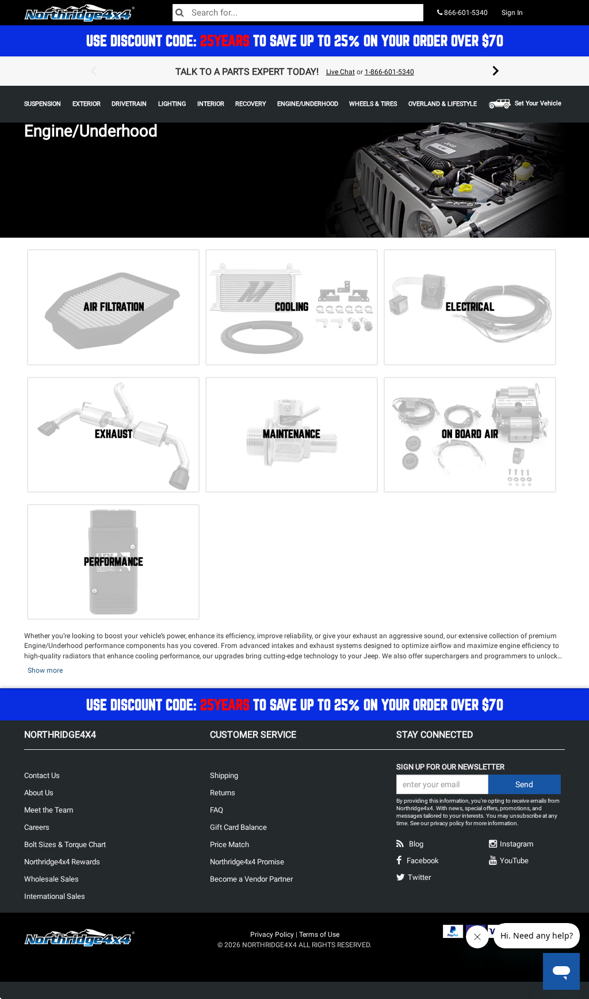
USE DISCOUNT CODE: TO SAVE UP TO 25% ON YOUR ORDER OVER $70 (294, 40)
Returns (222, 792)
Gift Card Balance (238, 827)
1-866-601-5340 (389, 72)
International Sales (54, 896)
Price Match (229, 844)
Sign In (512, 13)
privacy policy (447, 823)
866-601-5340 (465, 13)
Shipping (224, 775)
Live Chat (340, 72)
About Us (38, 792)
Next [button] (495, 71)
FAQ (216, 810)
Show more (45, 670)
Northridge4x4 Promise (247, 861)
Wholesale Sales (51, 879)
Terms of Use (319, 935)
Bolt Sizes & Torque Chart (65, 844)
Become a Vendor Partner (251, 879)
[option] (294, 71)
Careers (36, 827)
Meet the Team (48, 810)
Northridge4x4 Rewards (62, 861)
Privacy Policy (272, 935)
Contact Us (42, 775)
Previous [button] (93, 71)
